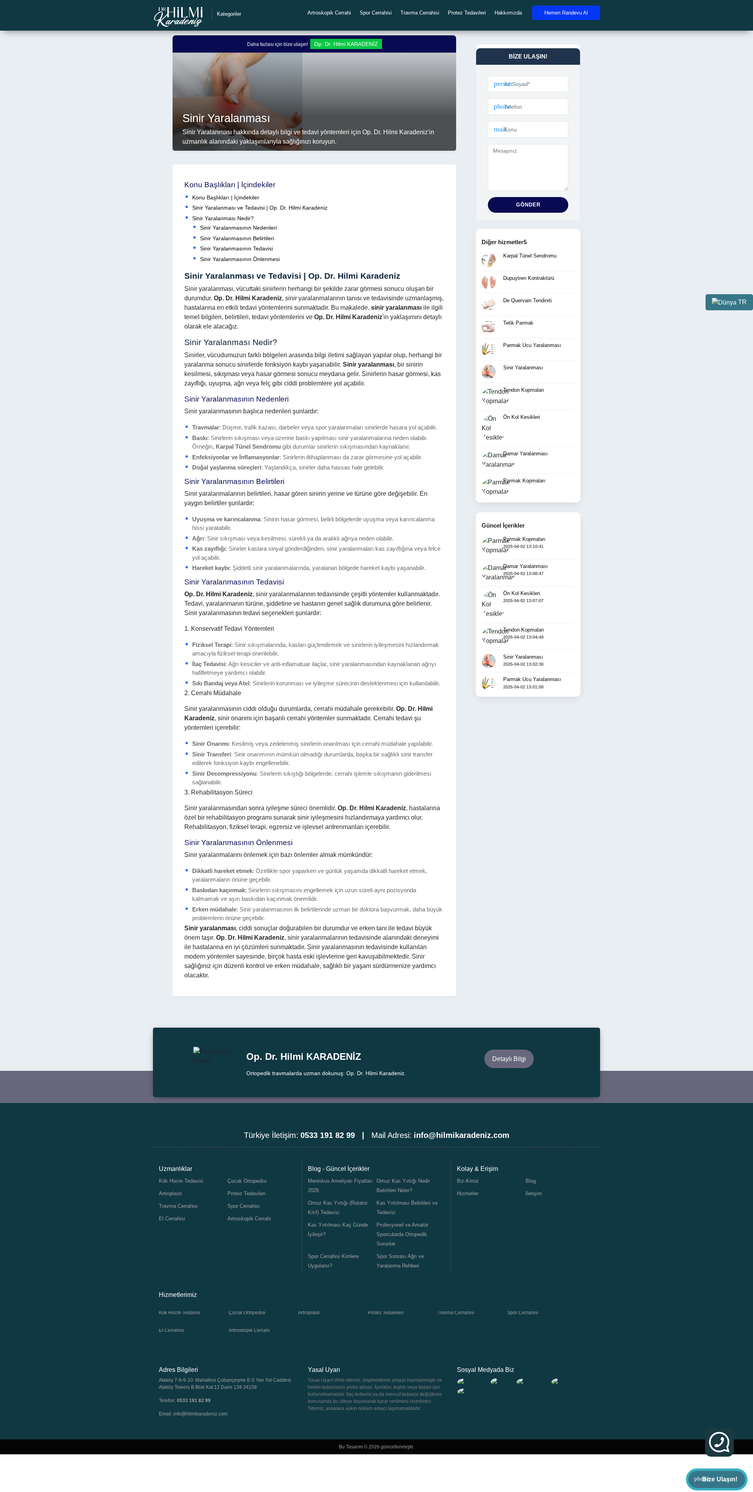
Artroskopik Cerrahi (329, 13)
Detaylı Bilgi (509, 1059)
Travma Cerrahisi (419, 13)
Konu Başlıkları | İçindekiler (225, 197)
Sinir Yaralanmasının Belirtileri (237, 238)
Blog (531, 1181)
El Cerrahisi (172, 1219)
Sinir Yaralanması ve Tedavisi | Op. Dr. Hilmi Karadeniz (259, 208)
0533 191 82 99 (194, 1400)
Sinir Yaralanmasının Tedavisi (236, 248)
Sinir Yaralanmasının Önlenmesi (240, 259)
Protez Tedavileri (467, 13)
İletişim (534, 1193)
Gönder (528, 205)
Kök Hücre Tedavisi (181, 1181)
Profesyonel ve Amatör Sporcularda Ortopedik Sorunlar (402, 1234)
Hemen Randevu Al (566, 13)
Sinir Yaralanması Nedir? (223, 218)
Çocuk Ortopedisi (247, 1181)
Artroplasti (170, 1193)
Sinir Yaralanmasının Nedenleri (238, 228)
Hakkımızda (508, 13)
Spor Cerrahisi (376, 13)
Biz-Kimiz (468, 1181)
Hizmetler (467, 1193)
